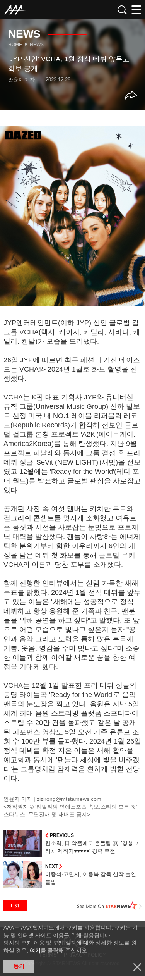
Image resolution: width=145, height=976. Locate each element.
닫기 (137, 967)
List (15, 905)
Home (15, 44)
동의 (19, 966)
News (37, 44)
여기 (35, 950)
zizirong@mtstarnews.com (69, 799)
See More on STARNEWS (109, 905)
